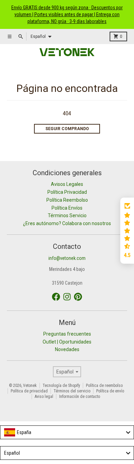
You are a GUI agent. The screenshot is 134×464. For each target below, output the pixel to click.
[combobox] (67, 432)
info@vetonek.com (67, 258)
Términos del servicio (72, 391)
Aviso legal (44, 396)
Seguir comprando (67, 128)
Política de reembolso (104, 385)
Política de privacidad (29, 391)
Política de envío (110, 391)
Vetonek (30, 385)
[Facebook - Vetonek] (56, 297)
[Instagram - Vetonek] (67, 297)
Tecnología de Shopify (61, 385)
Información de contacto (79, 396)
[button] (127, 231)
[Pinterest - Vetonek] (78, 297)
